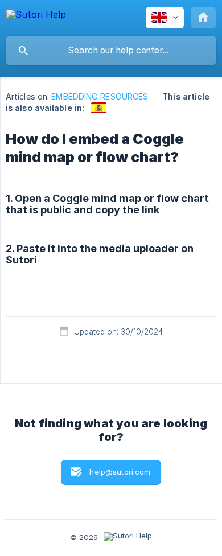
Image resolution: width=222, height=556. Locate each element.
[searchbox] (111, 50)
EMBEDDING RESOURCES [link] (99, 96)
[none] (36, 16)
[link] (98, 107)
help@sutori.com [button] (119, 471)
